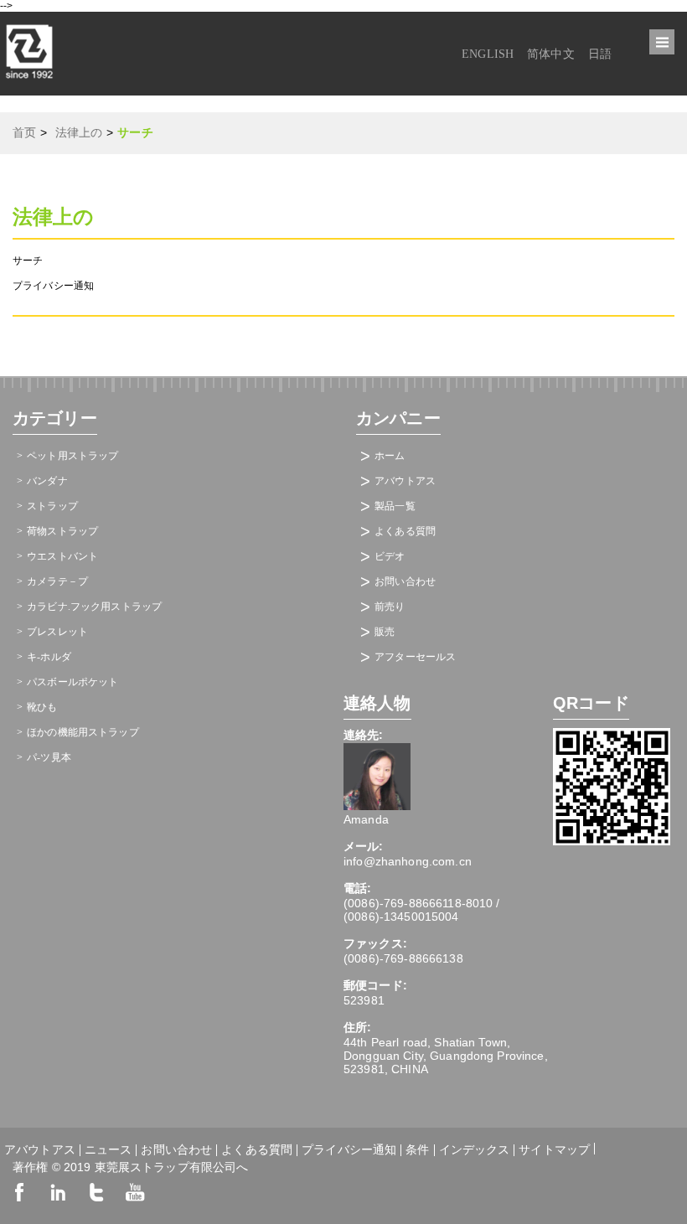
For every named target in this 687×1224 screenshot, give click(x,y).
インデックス (474, 1150)
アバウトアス (405, 481)
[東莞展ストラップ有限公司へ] (29, 84)
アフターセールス (415, 657)
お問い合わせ (405, 581)
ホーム (389, 456)
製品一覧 (395, 506)
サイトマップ (554, 1148)
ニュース (108, 1150)
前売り (389, 606)
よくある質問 (405, 531)
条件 (417, 1150)
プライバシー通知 (53, 286)
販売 (384, 632)
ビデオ (389, 556)
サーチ (28, 260)
